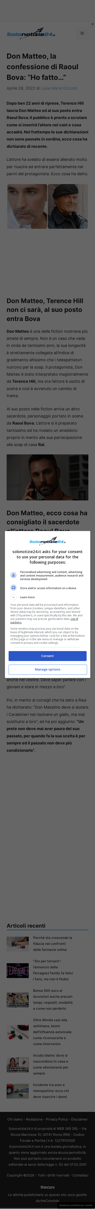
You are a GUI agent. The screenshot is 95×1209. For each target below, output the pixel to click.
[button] (47, 597)
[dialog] (47, 604)
